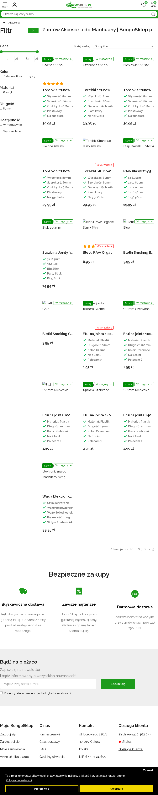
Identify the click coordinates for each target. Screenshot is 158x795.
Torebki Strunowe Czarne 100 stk (57, 90)
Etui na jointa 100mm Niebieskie (57, 415)
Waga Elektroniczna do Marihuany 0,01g (57, 496)
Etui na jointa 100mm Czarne (98, 334)
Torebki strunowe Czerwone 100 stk (98, 90)
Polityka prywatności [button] (19, 780)
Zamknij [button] (148, 770)
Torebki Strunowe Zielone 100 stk (57, 171)
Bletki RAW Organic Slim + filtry (98, 252)
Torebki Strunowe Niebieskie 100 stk (138, 90)
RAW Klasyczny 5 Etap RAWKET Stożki (138, 171)
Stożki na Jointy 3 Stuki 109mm (57, 252)
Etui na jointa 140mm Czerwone (98, 415)
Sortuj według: (82, 46)
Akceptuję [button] (116, 788)
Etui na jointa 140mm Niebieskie (138, 415)
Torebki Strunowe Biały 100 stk (98, 171)
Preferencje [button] (41, 788)
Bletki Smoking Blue (138, 252)
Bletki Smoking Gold (57, 334)
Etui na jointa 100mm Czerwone (138, 334)
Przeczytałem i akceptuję (37, 693)
